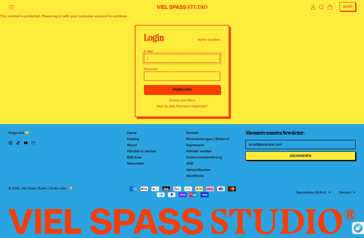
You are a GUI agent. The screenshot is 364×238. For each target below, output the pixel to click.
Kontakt (192, 133)
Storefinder (195, 176)
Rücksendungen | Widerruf (207, 139)
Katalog (133, 139)
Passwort (151, 69)
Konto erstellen (209, 39)
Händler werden (199, 151)
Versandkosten (198, 170)
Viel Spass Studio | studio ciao (43, 188)
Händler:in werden (142, 151)
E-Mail (148, 51)
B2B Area (134, 157)
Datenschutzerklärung (204, 157)
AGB (189, 163)
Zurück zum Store (182, 100)
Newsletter (135, 163)
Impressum (195, 145)
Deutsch (345, 192)
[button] (321, 7)
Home (131, 133)
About (132, 145)
